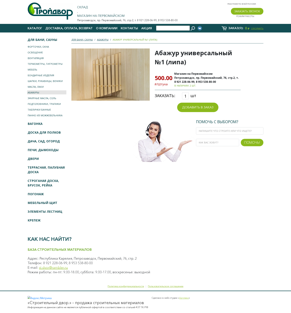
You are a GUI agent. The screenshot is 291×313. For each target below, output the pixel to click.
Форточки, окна (38, 46)
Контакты (129, 28)
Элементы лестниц (45, 212)
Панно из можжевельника (45, 115)
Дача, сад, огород (44, 141)
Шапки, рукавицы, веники (45, 81)
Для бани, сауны (42, 40)
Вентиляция (36, 58)
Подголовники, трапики (44, 104)
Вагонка (35, 124)
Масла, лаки (36, 86)
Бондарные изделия (41, 75)
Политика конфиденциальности (126, 286)
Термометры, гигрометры (45, 63)
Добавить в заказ (197, 107)
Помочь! (252, 142)
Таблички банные (39, 109)
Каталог (35, 28)
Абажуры (33, 92)
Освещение (35, 52)
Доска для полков (44, 132)
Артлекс (184, 297)
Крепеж (34, 220)
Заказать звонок (247, 11)
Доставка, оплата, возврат (69, 28)
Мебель (32, 69)
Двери (33, 159)
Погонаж (36, 194)
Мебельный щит (42, 203)
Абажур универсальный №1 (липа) (135, 39)
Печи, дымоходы (43, 150)
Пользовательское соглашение (165, 286)
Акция (146, 28)
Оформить (257, 28)
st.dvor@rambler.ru (53, 268)
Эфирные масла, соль (42, 98)
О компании (106, 28)
